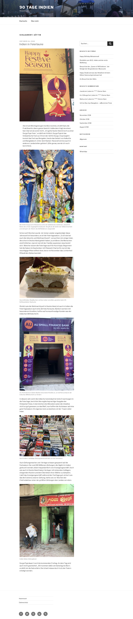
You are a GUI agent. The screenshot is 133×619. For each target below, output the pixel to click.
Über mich (35, 21)
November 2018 (85, 115)
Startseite (23, 21)
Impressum (23, 598)
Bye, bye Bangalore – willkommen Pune (98, 103)
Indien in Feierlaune (31, 44)
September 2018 (85, 123)
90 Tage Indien (37, 7)
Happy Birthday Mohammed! (89, 56)
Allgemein (83, 139)
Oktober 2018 (84, 119)
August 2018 (84, 127)
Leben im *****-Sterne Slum (96, 91)
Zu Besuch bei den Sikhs (88, 79)
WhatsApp (83, 151)
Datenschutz (23, 602)
